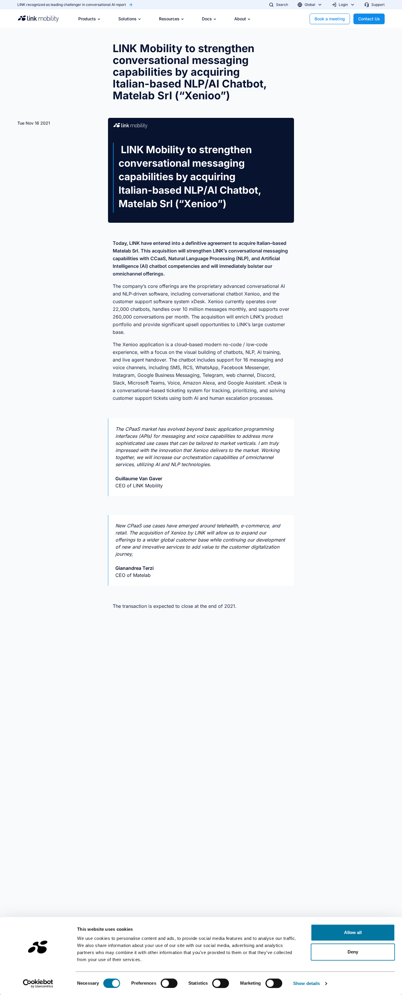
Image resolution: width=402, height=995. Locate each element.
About (240, 18)
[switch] (169, 983)
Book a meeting (330, 18)
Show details (306, 983)
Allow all (353, 932)
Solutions (127, 18)
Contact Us (369, 18)
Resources (169, 18)
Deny (353, 951)
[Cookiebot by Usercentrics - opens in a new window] (38, 983)
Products (87, 18)
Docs (207, 18)
